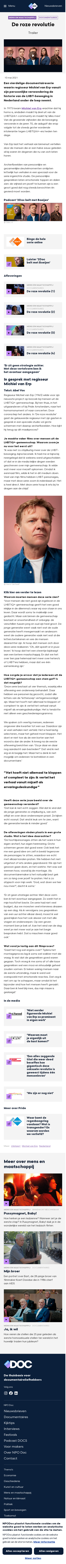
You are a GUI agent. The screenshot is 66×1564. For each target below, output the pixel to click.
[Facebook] (11, 1393)
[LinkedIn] (16, 1393)
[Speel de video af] (33, 55)
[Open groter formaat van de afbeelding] (33, 212)
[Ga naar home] (33, 6)
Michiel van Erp (32, 108)
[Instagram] (6, 1393)
